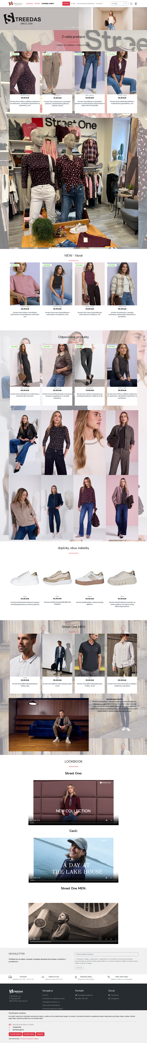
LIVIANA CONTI (48, 3)
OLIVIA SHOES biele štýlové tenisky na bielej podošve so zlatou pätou (24, 603)
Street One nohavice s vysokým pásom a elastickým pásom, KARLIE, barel (57, 104)
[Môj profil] (136, 3)
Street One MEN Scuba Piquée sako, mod (57, 685)
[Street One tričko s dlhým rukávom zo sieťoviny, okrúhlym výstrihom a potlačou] (122, 365)
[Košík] (131, 3)
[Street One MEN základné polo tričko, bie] (25, 655)
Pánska (37, 3)
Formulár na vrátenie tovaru (53, 999)
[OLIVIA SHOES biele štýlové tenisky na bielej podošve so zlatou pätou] (25, 575)
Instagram (115, 999)
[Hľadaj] (126, 3)
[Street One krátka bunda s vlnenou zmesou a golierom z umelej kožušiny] (57, 365)
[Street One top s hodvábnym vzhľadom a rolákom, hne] (57, 284)
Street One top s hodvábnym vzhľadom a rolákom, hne (57, 314)
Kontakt (99, 3)
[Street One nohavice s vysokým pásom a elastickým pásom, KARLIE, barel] (57, 73)
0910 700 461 (83, 999)
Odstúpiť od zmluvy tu (50, 1002)
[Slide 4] (77, 27)
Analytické (17, 1027)
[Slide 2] (69, 27)
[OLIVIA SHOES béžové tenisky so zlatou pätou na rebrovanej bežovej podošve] (122, 575)
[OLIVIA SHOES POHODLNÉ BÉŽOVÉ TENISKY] (57, 575)
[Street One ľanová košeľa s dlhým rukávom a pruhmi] (122, 655)
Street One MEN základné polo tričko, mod (89, 685)
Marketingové (18, 1030)
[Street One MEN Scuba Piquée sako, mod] (57, 655)
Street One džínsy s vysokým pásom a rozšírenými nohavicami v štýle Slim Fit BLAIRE (90, 104)
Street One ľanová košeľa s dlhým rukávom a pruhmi (122, 685)
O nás (73, 3)
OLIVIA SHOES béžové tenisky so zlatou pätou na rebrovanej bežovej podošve (122, 604)
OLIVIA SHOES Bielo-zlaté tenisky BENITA (90, 603)
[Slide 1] (66, 27)
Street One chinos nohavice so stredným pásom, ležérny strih (90, 395)
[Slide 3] (73, 27)
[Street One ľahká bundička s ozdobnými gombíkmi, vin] (122, 73)
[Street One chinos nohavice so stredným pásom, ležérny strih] (90, 365)
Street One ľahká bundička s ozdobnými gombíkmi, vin (122, 103)
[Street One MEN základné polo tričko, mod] (90, 655)
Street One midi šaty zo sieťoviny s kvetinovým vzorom (24, 395)
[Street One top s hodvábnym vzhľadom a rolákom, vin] (90, 284)
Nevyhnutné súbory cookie (23, 1024)
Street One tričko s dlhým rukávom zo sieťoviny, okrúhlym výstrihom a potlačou (122, 396)
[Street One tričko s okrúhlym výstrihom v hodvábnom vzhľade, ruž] (25, 284)
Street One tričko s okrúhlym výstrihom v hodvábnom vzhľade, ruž (24, 315)
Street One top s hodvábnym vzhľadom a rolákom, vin (90, 314)
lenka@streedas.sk (85, 995)
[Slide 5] (80, 27)
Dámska (29, 3)
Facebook (115, 995)
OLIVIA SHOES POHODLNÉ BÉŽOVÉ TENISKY (57, 603)
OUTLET (66, 3)
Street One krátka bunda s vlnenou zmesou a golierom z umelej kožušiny (57, 396)
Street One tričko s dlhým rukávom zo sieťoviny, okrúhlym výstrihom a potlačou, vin (25, 104)
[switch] (10, 1027)
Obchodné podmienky (85, 3)
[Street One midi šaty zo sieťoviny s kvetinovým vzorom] (25, 365)
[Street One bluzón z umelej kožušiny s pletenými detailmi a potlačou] (122, 284)
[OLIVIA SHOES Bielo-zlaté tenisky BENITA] (90, 575)
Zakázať (40, 1034)
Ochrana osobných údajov (29, 1039)
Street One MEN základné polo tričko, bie (25, 685)
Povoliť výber (29, 1034)
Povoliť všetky (15, 1034)
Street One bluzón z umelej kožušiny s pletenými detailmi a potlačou (122, 315)
